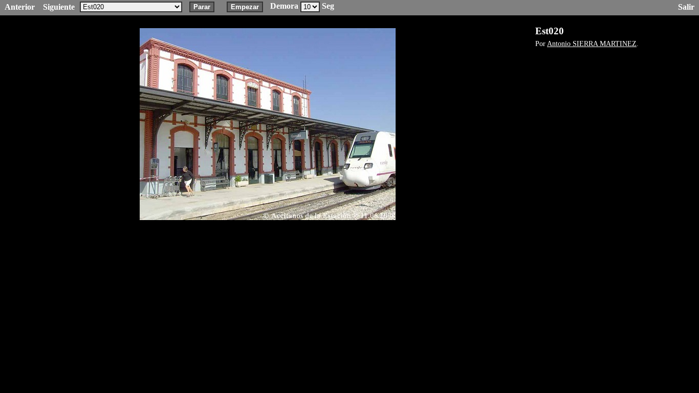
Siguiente (59, 7)
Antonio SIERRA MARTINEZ (592, 43)
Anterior (20, 7)
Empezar (245, 7)
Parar (201, 7)
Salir (686, 7)
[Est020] (267, 124)
